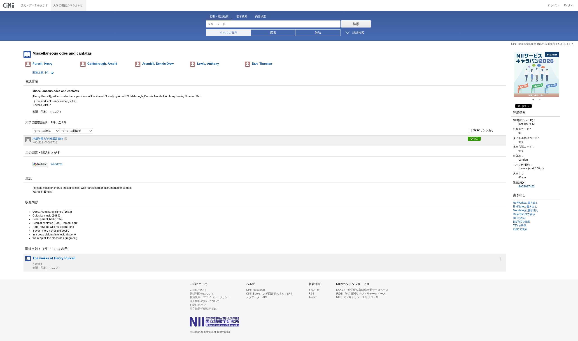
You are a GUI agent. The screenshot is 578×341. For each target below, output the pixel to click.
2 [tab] (541, 99)
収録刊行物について (202, 293)
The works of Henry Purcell (54, 258)
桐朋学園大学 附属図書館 (48, 138)
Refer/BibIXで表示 (524, 214)
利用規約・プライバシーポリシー (210, 297)
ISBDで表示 (520, 229)
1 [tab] (535, 99)
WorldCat (56, 164)
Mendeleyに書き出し (526, 210)
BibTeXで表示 (521, 221)
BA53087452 (526, 186)
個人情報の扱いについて (204, 301)
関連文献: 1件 (41, 72)
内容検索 (260, 16)
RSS (311, 293)
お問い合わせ (198, 304)
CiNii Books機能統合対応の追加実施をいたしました (542, 44)
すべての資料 (228, 32)
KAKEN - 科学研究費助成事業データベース (362, 289)
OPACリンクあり (483, 130)
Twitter (313, 297)
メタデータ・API (256, 297)
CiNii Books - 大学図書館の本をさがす (269, 293)
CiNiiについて (198, 289)
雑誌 (318, 32)
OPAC (474, 138)
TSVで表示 (519, 225)
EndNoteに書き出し (525, 206)
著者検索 (241, 16)
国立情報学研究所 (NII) (203, 308)
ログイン (553, 5)
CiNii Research (255, 289)
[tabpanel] (536, 74)
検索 (356, 24)
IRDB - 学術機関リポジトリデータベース (361, 293)
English (568, 5)
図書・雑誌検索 (219, 16)
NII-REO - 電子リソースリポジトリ (357, 297)
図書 (273, 32)
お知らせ (314, 289)
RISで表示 (519, 218)
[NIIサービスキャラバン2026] (536, 74)
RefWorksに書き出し (525, 202)
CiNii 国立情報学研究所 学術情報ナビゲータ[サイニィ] (9, 5)
